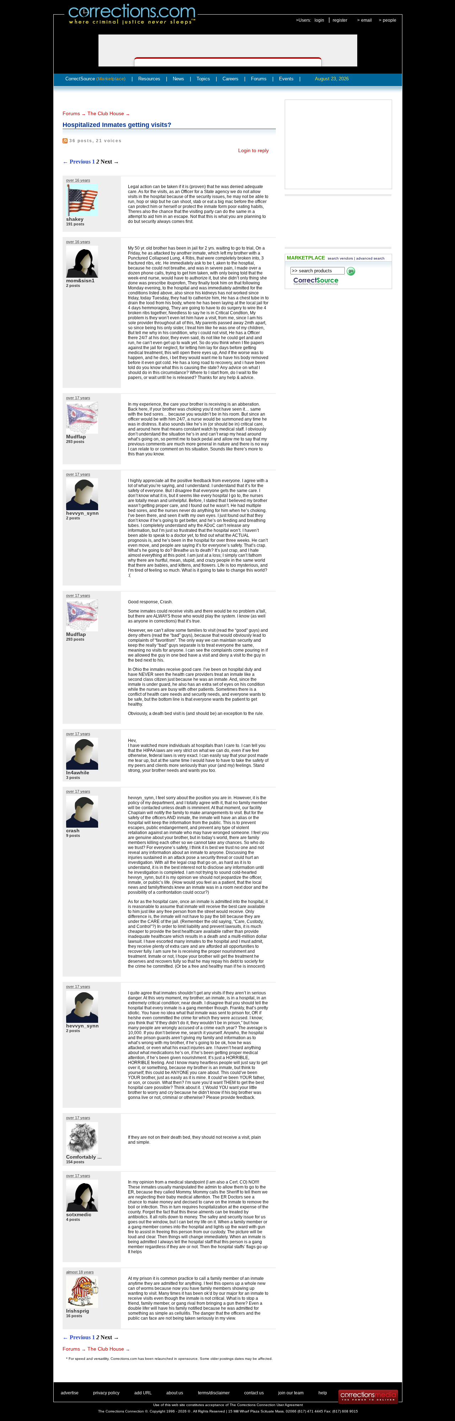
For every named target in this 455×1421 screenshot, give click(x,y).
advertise (70, 1392)
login (319, 20)
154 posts (75, 1162)
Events (286, 78)
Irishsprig (77, 1311)
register (340, 20)
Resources (149, 78)
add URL (143, 1392)
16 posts (74, 1316)
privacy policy (106, 1392)
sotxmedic (78, 1214)
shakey (75, 219)
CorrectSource (95, 78)
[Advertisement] (338, 144)
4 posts (73, 1219)
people (389, 20)
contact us (254, 1392)
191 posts (75, 224)
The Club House (105, 113)
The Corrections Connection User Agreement (266, 1405)
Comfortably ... (84, 1157)
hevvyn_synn (82, 513)
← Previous (77, 162)
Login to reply (253, 150)
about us (174, 1392)
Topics (203, 78)
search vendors (340, 258)
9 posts (73, 835)
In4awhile (77, 772)
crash (73, 830)
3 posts (73, 777)
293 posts (75, 441)
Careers (231, 78)
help (322, 1392)
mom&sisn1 (80, 280)
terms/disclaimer (214, 1392)
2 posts (73, 285)
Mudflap (76, 436)
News (178, 78)
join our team (291, 1392)
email (366, 20)
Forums (259, 78)
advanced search (370, 258)
